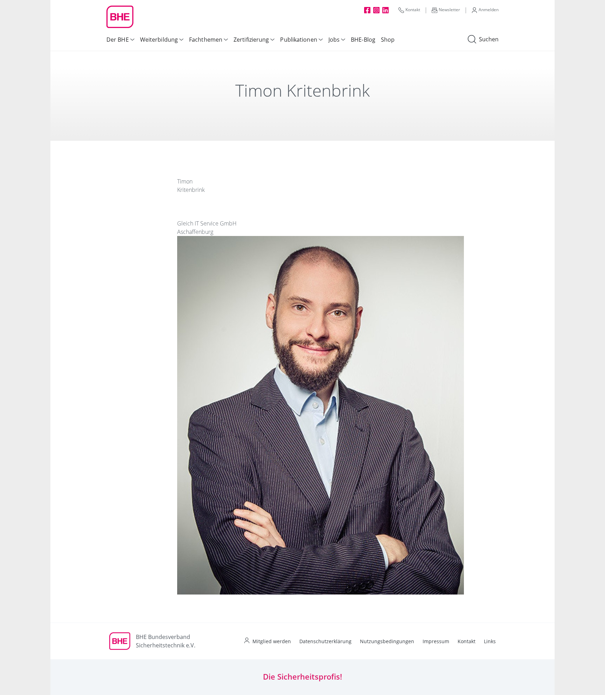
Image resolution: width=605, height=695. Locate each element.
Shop (388, 39)
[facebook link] (367, 10)
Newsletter (449, 10)
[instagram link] (376, 10)
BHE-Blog (363, 39)
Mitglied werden (271, 641)
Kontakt (412, 10)
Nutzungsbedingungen (387, 641)
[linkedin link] (385, 10)
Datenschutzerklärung (325, 641)
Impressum (436, 641)
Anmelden (489, 10)
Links (490, 641)
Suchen (489, 39)
